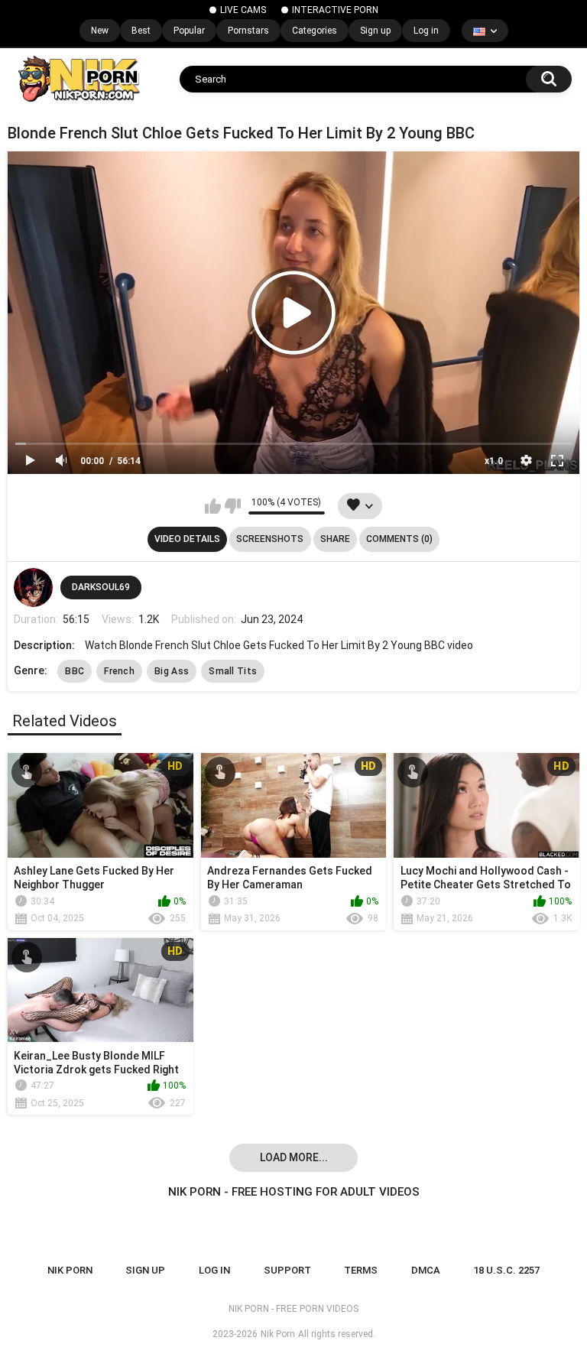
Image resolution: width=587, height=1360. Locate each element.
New (100, 30)
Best (141, 30)
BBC (74, 671)
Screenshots (269, 539)
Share (335, 539)
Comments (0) (399, 539)
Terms (361, 1270)
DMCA (425, 1270)
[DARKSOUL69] (33, 587)
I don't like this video (233, 506)
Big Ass (171, 671)
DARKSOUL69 (101, 587)
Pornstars (248, 30)
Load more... (294, 1157)
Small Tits (233, 671)
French (119, 671)
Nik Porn (278, 1334)
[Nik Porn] (78, 79)
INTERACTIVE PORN (335, 10)
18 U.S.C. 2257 (506, 1270)
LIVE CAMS (243, 10)
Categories (314, 30)
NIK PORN (69, 1270)
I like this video (213, 506)
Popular (189, 30)
